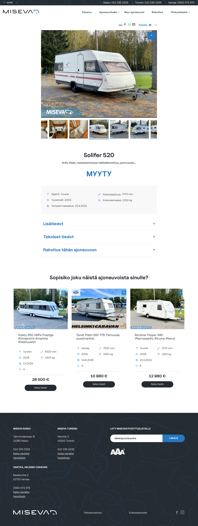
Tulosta (143, 24)
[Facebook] (125, 24)
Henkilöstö (19, 457)
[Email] (133, 24)
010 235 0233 (21, 449)
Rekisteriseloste (93, 512)
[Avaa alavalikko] (118, 12)
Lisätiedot (53, 223)
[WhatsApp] (129, 24)
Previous (46, 74)
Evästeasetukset (138, 512)
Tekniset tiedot (58, 236)
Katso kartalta (21, 453)
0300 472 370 (21, 487)
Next (152, 74)
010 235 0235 (66, 449)
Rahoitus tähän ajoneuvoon (70, 249)
